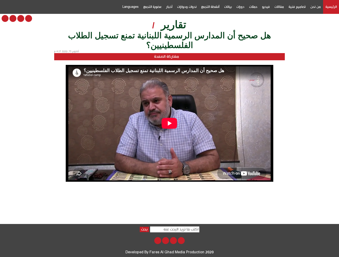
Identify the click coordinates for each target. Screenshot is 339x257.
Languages (130, 7)
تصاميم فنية (297, 7)
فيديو (266, 7)
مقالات (279, 7)
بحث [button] (144, 229)
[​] (28, 18)
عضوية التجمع (152, 7)
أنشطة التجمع (210, 7)
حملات (253, 7)
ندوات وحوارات (186, 7)
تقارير (173, 24)
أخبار (169, 7)
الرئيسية (331, 7)
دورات (240, 7)
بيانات (228, 7)
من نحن (315, 7)
